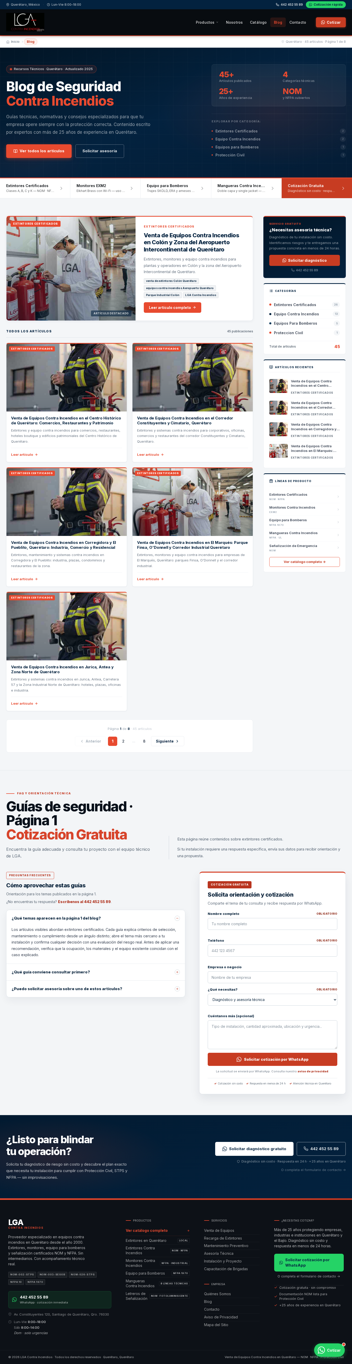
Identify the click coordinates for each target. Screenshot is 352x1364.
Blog (278, 22)
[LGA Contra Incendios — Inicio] (25, 22)
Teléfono (272, 940)
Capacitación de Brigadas (226, 1269)
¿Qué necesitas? (272, 989)
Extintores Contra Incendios (157, 1250)
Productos (205, 22)
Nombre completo (272, 914)
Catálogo (258, 22)
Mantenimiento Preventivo (226, 1245)
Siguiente (165, 741)
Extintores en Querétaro (157, 1240)
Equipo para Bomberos (157, 1273)
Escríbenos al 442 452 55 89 (84, 901)
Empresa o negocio (225, 967)
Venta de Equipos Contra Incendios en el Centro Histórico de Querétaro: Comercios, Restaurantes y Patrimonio (66, 421)
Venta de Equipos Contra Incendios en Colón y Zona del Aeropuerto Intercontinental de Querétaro (191, 242)
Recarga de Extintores (223, 1238)
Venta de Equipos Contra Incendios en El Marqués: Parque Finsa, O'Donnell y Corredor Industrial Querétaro (192, 545)
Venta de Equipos (219, 1230)
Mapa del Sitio (216, 1325)
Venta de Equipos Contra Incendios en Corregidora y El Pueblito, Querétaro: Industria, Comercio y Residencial (63, 545)
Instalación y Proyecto (223, 1261)
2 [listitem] (123, 741)
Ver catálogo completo (147, 1230)
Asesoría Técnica (218, 1253)
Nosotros (234, 22)
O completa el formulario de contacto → (313, 1170)
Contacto (297, 22)
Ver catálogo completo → (305, 562)
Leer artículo (22, 454)
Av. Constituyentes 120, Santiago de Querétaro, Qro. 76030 (61, 1314)
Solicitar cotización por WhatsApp (276, 1059)
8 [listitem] (144, 741)
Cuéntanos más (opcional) (231, 1016)
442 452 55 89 (292, 4)
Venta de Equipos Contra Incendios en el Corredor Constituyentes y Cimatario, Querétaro (185, 421)
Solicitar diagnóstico (307, 260)
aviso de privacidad (313, 1071)
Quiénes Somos (217, 1294)
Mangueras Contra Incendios (157, 1283)
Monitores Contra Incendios (157, 1263)
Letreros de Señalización (157, 1296)
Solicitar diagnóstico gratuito (257, 1148)
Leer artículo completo (170, 307)
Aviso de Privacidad (221, 1317)
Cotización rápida (328, 4)
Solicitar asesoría (99, 150)
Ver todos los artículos (42, 150)
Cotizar (334, 22)
